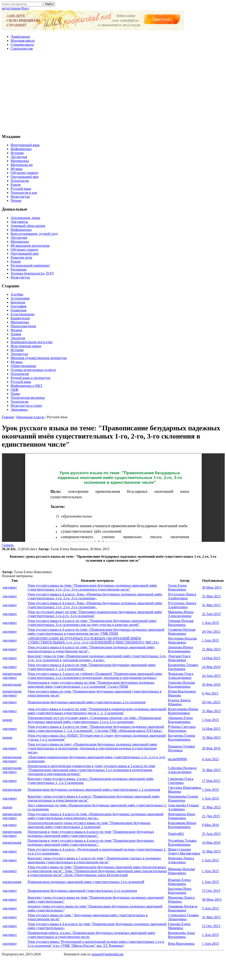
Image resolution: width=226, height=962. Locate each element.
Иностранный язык (25, 145)
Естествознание (22, 314)
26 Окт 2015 (211, 631)
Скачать (8, 545)
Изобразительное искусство (32, 342)
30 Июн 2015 (212, 587)
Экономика (19, 409)
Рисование (19, 269)
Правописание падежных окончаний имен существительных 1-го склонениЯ (86, 882)
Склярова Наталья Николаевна (181, 631)
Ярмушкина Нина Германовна (181, 816)
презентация (11, 684)
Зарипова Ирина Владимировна (180, 649)
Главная (8, 417)
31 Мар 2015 (211, 596)
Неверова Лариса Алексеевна (181, 860)
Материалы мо (22, 165)
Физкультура (20, 196)
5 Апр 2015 (210, 908)
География (18, 306)
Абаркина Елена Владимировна (180, 720)
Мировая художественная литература (39, 358)
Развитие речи (21, 257)
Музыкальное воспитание (30, 245)
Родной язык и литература (30, 378)
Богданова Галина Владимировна (181, 737)
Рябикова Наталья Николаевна (181, 871)
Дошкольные (20, 36)
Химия (16, 334)
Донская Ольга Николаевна (179, 658)
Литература (19, 354)
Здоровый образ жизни (28, 226)
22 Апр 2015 (211, 614)
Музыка (17, 169)
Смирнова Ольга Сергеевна (180, 781)
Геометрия (18, 310)
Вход (25, 8)
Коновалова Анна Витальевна (181, 935)
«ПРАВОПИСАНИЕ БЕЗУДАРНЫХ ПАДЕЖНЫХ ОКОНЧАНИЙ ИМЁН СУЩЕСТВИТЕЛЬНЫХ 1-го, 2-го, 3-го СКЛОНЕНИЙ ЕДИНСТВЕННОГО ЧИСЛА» (93, 640)
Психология (20, 181)
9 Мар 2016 (210, 825)
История (17, 153)
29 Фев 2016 (211, 748)
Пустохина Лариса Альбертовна (182, 596)
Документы (19, 222)
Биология (18, 302)
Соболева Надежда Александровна (182, 770)
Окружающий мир (25, 177)
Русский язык (21, 188)
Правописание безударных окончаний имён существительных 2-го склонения (86, 702)
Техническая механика (28, 397)
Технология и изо (24, 192)
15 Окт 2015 (211, 890)
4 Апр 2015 (210, 759)
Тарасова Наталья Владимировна (181, 684)
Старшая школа (22, 44)
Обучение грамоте (24, 173)
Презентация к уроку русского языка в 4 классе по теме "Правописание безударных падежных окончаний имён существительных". (91, 834)
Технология (19, 401)
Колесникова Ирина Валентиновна (183, 711)
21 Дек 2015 (211, 816)
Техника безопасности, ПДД (32, 273)
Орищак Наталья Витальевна (180, 623)
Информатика (21, 149)
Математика (20, 161)
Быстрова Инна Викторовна (179, 890)
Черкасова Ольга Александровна (180, 676)
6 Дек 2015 (210, 693)
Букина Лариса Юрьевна (179, 702)
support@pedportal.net (107, 954)
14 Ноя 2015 (211, 658)
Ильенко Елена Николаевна (179, 882)
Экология (18, 338)
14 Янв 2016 (211, 842)
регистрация (11, 8)
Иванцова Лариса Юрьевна (181, 899)
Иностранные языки (26, 346)
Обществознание (23, 366)
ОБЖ (14, 390)
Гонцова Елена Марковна (179, 926)
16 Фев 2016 (211, 684)
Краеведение (20, 318)
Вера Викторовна (181, 943)
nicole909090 (177, 759)
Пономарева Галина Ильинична (183, 798)
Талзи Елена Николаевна (177, 587)
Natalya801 (176, 834)
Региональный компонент (30, 265)
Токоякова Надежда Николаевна (182, 908)
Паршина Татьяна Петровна (181, 748)
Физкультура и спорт (26, 405)
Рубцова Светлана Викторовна (182, 728)
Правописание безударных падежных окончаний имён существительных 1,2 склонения (94, 789)
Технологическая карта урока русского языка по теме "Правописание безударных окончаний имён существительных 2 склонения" (89, 825)
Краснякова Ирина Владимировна (182, 825)
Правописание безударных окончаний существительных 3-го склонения (82, 890)
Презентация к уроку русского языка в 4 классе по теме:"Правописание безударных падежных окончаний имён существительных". (91, 842)
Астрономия (20, 298)
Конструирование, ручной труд (34, 233)
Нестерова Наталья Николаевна (182, 640)
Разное (16, 184)
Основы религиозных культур (33, 370)
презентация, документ (12, 676)
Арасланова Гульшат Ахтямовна (183, 807)
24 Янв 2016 (211, 667)
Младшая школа (23, 40)
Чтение (16, 200)
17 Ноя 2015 (211, 781)
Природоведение (23, 326)
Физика (16, 330)
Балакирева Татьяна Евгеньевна (183, 667)
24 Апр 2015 (211, 676)
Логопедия (19, 157)
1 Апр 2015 (210, 623)
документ (9, 587)
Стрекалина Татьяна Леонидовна (183, 917)
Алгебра (17, 294)
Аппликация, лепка (25, 218)
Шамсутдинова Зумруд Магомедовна (184, 851)
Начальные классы (30, 417)
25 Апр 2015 (211, 834)
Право (15, 393)
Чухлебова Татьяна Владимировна (182, 842)
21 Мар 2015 (211, 649)
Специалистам (22, 48)
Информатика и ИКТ (27, 386)
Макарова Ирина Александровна (181, 614)
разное (7, 720)
